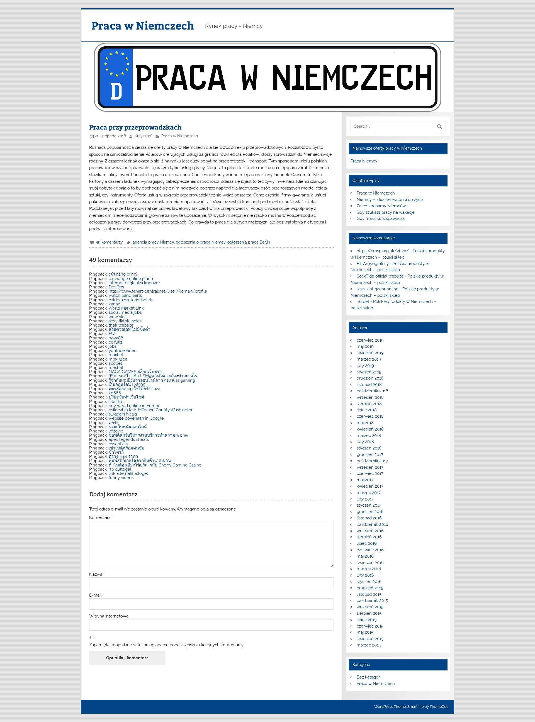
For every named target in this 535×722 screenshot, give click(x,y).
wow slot (117, 316)
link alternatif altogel (128, 473)
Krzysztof (143, 136)
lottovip (116, 431)
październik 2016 (372, 524)
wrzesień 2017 (370, 467)
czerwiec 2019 (370, 340)
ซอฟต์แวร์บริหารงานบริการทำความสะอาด (148, 435)
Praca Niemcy (364, 161)
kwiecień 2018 (370, 429)
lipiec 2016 (367, 543)
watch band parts (125, 295)
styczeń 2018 (369, 448)
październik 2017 (372, 460)
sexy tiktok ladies (125, 321)
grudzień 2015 (370, 587)
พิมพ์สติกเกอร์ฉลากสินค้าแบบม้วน (140, 460)
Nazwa (97, 574)
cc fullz (115, 342)
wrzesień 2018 (370, 397)
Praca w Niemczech (142, 25)
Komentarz (101, 518)
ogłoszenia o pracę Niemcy (200, 242)
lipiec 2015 (366, 619)
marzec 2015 (369, 645)
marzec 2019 (369, 359)
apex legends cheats (129, 439)
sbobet (115, 363)
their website (121, 325)
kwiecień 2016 (370, 562)
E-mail (96, 595)
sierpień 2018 (369, 403)
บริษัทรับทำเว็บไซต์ (126, 397)
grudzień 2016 (370, 511)
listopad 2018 (369, 384)
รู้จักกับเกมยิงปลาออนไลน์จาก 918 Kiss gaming (152, 380)
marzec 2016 (369, 568)
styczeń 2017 (369, 505)
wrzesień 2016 (370, 530)
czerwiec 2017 (370, 473)
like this (116, 401)
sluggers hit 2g (123, 414)
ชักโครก (116, 452)
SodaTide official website (380, 276)
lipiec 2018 (367, 409)
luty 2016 (365, 575)
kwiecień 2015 (370, 638)
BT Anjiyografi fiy (373, 263)
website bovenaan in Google (136, 418)
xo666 (115, 392)
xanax (114, 304)
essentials (118, 443)
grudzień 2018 (370, 378)
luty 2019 (365, 365)
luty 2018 (365, 441)
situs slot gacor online (377, 288)
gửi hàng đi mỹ (123, 274)
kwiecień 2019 (370, 352)
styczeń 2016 (369, 581)
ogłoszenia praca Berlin (248, 242)
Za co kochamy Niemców (381, 205)
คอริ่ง (113, 422)
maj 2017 (365, 479)
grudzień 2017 (370, 454)
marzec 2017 (369, 492)
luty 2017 (365, 499)
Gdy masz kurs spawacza (381, 218)
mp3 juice (118, 359)
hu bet (363, 301)
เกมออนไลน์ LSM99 (127, 384)
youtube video (123, 350)
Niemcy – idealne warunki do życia (390, 199)
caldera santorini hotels (131, 299)
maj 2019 (365, 346)
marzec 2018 (369, 435)
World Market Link (126, 308)
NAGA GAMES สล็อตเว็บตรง (135, 371)
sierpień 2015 (369, 613)
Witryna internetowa (108, 616)
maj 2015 (365, 632)
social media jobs (125, 312)
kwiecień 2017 (370, 486)
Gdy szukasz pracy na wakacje (386, 212)
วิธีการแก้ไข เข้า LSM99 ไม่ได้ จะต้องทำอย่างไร (153, 375)
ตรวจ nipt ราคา (123, 456)
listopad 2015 (369, 594)
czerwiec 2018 (370, 416)
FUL (113, 333)
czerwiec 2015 (370, 626)
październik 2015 (372, 600)
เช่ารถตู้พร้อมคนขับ (126, 448)
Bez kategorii (369, 677)
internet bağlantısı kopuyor (134, 282)
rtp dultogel (120, 469)
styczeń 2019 (369, 372)
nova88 (116, 338)
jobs (112, 346)
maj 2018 (365, 422)
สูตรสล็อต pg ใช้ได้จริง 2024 (134, 388)
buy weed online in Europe (134, 405)
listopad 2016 (369, 518)
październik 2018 (372, 390)
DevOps (116, 287)
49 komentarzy (109, 242)
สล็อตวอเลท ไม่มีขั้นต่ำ (129, 329)
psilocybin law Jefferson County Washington (151, 409)
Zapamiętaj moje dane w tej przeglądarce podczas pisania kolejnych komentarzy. (166, 645)
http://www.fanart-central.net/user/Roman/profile (158, 291)
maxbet (116, 354)
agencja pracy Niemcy (153, 242)
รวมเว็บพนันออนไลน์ (128, 426)
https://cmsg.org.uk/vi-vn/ (383, 250)
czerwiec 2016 (370, 549)
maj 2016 (365, 556)
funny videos (121, 477)
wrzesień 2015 (370, 606)
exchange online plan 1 (131, 278)
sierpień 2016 (369, 536)
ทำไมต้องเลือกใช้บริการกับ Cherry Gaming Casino (155, 465)
